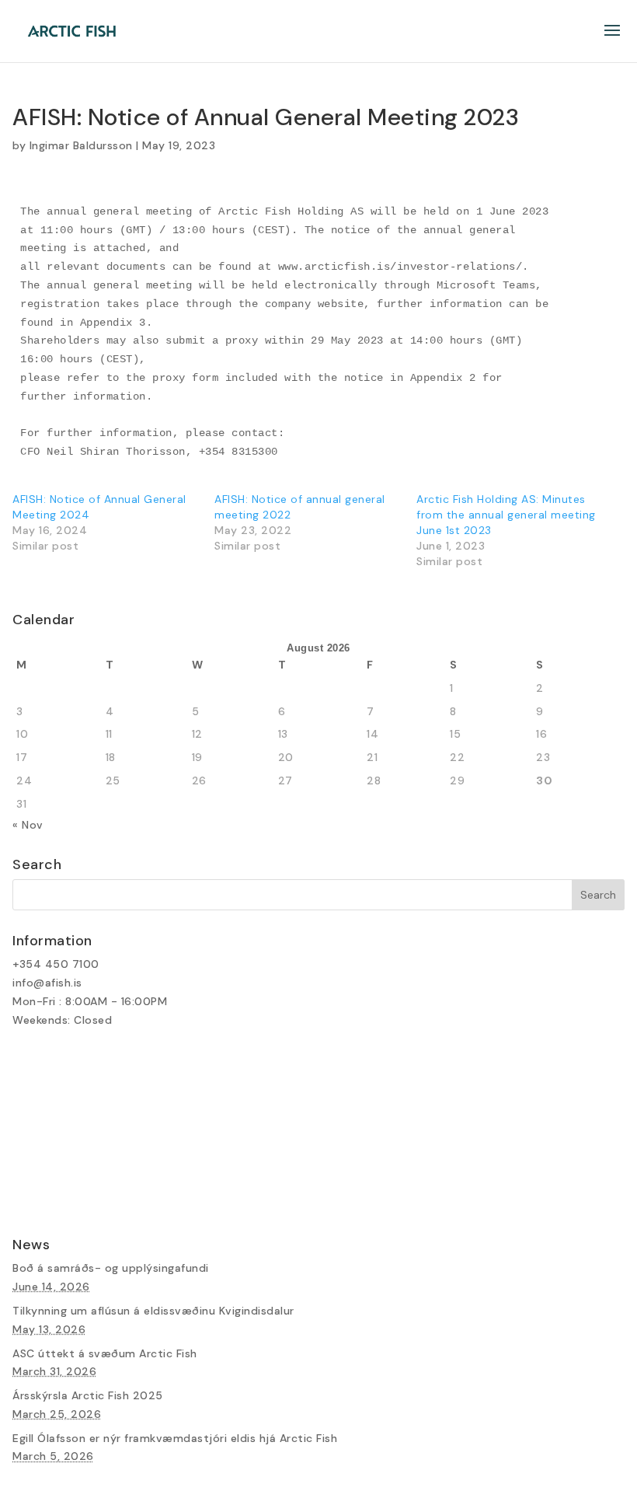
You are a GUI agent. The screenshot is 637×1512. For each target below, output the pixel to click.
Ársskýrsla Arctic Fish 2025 (87, 1395)
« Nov (28, 825)
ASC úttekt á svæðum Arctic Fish (104, 1353)
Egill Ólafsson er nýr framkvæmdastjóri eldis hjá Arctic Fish (174, 1438)
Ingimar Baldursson (81, 145)
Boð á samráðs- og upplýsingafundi (110, 1268)
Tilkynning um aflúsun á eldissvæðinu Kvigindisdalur (153, 1311)
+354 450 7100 (55, 964)
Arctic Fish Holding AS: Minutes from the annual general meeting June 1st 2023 (506, 514)
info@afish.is (47, 983)
